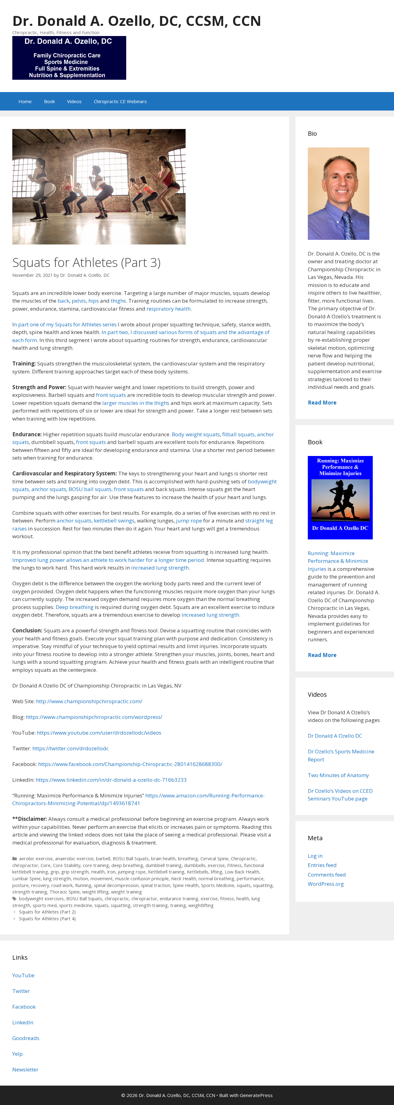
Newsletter (25, 1069)
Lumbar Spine (26, 878)
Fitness (234, 865)
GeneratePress (256, 1095)
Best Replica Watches (25, 944)
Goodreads (25, 1038)
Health (98, 872)
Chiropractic (243, 858)
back (62, 300)
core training (96, 865)
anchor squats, (75, 520)
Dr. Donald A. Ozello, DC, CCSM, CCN (136, 20)
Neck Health (183, 878)
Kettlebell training (166, 872)
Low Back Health (242, 872)
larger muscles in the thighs (135, 402)
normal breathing (216, 878)
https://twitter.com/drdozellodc (70, 748)
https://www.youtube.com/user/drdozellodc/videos (99, 732)
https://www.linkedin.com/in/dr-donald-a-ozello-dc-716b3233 (111, 779)
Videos (74, 101)
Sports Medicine (217, 885)
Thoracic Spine (65, 892)
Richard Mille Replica (142, 944)
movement (101, 878)
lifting (216, 872)
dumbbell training (164, 865)
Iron (111, 872)
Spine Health (186, 885)
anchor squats (48, 489)
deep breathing (127, 865)
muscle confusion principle (142, 878)
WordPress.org (326, 883)
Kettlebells (197, 872)
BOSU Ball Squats (131, 858)
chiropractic (117, 898)
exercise (216, 865)
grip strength (75, 872)
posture (20, 885)
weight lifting (95, 892)
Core (45, 865)
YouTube (23, 975)
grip (54, 872)
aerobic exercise (36, 858)
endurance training (179, 898)
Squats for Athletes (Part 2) (47, 912)
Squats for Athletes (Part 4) (47, 919)
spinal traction (155, 885)
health (242, 898)
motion (80, 878)
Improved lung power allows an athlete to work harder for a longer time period (108, 559)
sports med (45, 905)
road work (62, 885)
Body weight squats (196, 434)
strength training (29, 892)
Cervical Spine (214, 858)
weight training (126, 892)
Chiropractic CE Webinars (120, 101)
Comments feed (327, 874)
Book (49, 101)
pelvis (79, 300)
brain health (163, 858)
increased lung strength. (210, 614)
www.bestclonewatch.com (84, 944)
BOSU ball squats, (91, 489)
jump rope (189, 520)
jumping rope (132, 872)
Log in (315, 855)
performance (250, 878)
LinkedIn (22, 1022)
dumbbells (194, 865)
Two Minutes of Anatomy (338, 775)
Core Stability (66, 865)
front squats (111, 394)
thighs (118, 300)
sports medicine (75, 905)
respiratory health (169, 308)
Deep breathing (75, 607)
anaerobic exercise (74, 858)
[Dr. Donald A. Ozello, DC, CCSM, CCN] (69, 57)
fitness (227, 898)
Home (25, 101)
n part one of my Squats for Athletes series (65, 324)
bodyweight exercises (41, 898)
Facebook (24, 1006)
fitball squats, (239, 434)
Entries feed (322, 865)
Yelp (17, 1053)
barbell (103, 858)
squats (244, 885)
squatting (263, 885)
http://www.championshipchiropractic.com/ (89, 701)
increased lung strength (160, 567)
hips (94, 300)
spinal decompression (116, 885)
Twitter (21, 990)
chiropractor (25, 865)
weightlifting (201, 905)
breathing (188, 858)
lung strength (57, 878)
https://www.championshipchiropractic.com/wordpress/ (94, 716)
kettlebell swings (114, 520)
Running (83, 885)
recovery (40, 885)
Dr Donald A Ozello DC (335, 735)
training (178, 905)
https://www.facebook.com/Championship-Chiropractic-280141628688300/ (130, 764)
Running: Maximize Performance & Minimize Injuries (338, 561)
